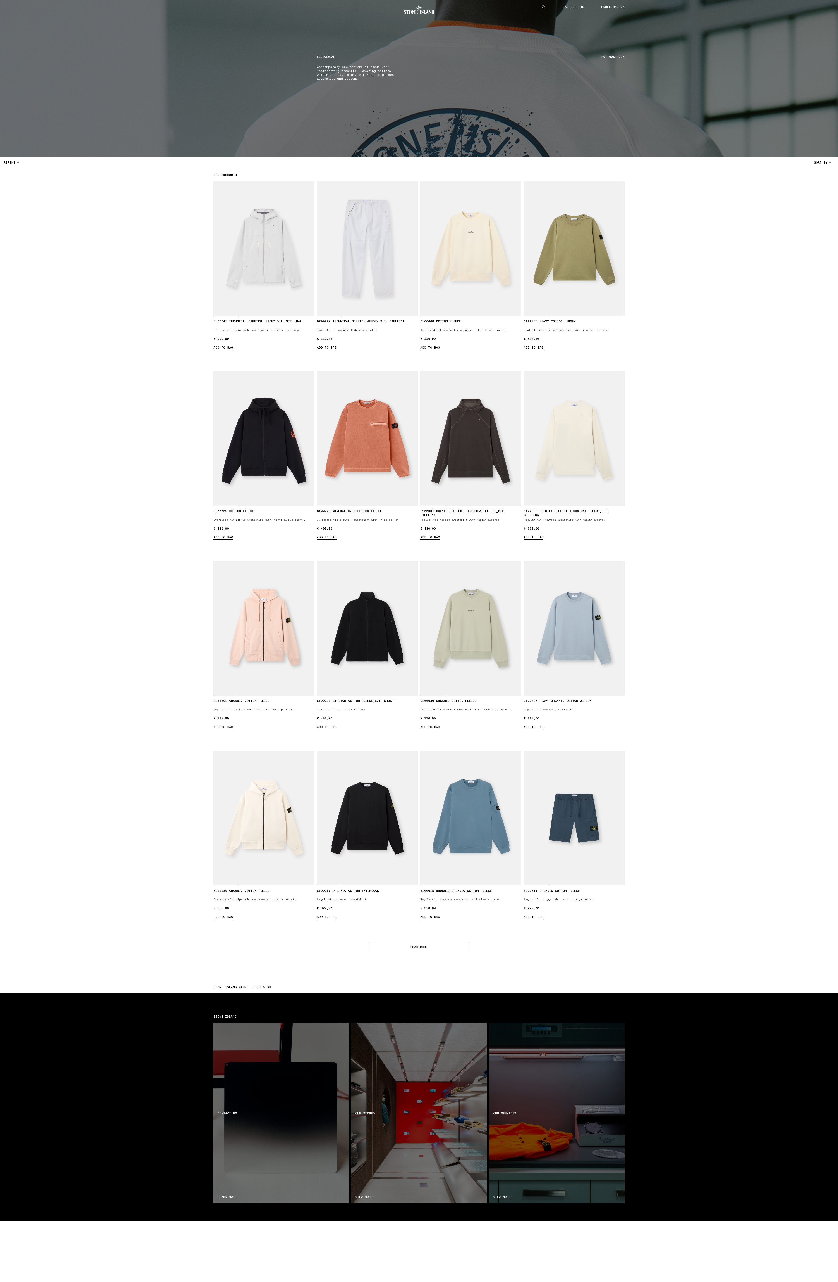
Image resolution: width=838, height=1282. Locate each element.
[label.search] (543, 7)
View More (501, 1197)
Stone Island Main (229, 987)
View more (364, 1197)
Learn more (227, 1197)
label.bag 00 (613, 7)
